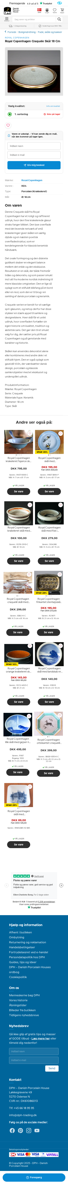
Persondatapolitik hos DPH (27, 957)
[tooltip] (19, 460)
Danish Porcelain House (16, 10)
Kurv (62, 13)
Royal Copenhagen (31, 180)
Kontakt (15, 1080)
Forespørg (36, 1177)
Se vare (18, 491)
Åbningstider (18, 1005)
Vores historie (18, 1000)
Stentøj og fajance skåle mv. (6, 31)
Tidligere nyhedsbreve (24, 1015)
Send (52, 1068)
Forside (12, 32)
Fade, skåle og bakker (50, 32)
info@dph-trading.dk (23, 1115)
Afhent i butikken (20, 932)
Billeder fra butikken (22, 1010)
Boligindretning (27, 32)
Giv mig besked (35, 165)
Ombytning (16, 937)
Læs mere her (41, 1038)
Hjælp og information (25, 925)
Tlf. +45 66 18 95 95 (21, 1108)
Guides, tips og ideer (22, 962)
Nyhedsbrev (19, 1026)
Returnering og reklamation (27, 942)
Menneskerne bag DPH (24, 995)
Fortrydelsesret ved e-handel (28, 952)
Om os (14, 988)
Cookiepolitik (18, 977)
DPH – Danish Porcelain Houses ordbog (30, 970)
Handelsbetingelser (22, 947)
